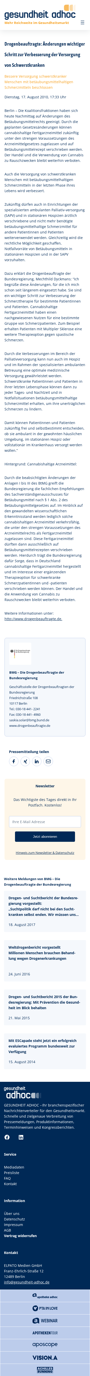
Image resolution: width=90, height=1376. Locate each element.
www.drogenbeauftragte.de (29, 725)
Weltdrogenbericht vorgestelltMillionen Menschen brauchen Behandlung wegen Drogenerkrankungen (42, 953)
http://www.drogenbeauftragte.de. (33, 618)
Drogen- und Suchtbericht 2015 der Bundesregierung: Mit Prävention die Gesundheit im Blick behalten (44, 1002)
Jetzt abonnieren (45, 837)
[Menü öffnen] (83, 22)
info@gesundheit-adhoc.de (27, 1282)
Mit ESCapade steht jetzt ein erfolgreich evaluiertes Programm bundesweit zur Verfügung (42, 1046)
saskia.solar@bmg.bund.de (29, 720)
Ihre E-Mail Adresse (28, 821)
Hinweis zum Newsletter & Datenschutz (45, 852)
